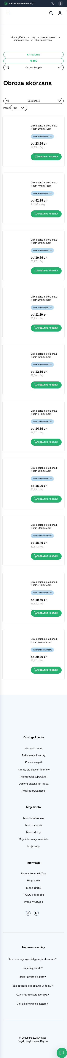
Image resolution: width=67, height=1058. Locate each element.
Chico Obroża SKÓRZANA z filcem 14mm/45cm (44, 412)
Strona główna (18, 37)
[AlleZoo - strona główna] (20, 13)
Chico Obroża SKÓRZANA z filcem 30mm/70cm (44, 127)
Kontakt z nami (33, 748)
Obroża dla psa (21, 40)
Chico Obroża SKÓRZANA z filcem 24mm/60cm (44, 584)
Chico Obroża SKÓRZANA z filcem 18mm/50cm (44, 469)
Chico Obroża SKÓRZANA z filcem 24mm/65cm (44, 640)
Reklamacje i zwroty (33, 755)
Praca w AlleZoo (33, 901)
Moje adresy (33, 832)
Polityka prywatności (33, 790)
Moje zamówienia (33, 818)
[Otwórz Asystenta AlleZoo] (62, 1053)
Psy (33, 37)
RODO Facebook (33, 894)
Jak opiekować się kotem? (32, 1003)
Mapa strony (33, 887)
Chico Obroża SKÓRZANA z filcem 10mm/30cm (44, 241)
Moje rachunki (33, 825)
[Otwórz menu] (8, 13)
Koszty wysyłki (33, 762)
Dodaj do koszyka (48, 157)
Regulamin (33, 880)
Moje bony (33, 846)
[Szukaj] (51, 13)
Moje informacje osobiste (33, 839)
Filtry (33, 61)
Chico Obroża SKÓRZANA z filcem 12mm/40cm (44, 355)
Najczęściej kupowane (33, 776)
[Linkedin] (36, 913)
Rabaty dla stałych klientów (34, 769)
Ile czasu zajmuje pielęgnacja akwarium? (33, 959)
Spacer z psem (48, 37)
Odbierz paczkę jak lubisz (34, 783)
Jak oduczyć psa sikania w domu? (33, 985)
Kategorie (33, 54)
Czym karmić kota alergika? (32, 994)
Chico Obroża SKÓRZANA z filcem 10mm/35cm (44, 298)
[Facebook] (60, 3)
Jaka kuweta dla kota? (33, 976)
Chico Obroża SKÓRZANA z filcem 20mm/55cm (44, 526)
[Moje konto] (60, 13)
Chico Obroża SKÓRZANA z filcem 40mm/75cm (44, 184)
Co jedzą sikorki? (33, 967)
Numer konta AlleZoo (33, 873)
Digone (44, 1041)
